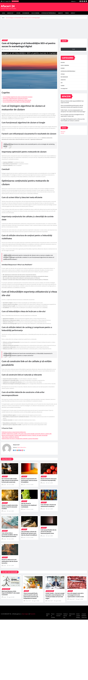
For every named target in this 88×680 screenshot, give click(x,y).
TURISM (67, 13)
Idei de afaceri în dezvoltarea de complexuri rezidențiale (29, 505)
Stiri (61, 82)
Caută (64, 41)
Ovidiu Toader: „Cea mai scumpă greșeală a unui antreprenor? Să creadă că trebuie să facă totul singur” (54, 595)
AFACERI (18, 13)
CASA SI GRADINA (35, 13)
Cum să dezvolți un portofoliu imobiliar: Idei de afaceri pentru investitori (10, 534)
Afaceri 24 (8, 6)
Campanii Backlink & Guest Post (84, 615)
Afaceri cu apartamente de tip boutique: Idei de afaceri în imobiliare (29, 480)
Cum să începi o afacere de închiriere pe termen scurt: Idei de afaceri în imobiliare (29, 533)
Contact (73, 13)
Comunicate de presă (59, 614)
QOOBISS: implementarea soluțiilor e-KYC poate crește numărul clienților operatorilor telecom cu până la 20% (26, 433)
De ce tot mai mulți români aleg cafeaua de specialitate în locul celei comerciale (10, 480)
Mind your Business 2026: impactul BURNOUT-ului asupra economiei (11, 592)
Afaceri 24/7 (6, 49)
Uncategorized (64, 88)
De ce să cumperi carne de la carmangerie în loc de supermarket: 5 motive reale (75, 594)
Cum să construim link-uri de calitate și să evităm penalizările (16, 101)
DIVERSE (63, 68)
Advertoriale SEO (72, 614)
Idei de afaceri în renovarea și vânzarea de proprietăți (49, 479)
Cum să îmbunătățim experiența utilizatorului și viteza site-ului (17, 100)
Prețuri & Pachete (53, 615)
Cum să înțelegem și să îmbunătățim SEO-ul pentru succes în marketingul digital (23, 17)
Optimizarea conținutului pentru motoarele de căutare (15, 98)
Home (3, 17)
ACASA (3, 13)
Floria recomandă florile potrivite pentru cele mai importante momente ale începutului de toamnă (31, 595)
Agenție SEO (10, 13)
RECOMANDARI (25, 13)
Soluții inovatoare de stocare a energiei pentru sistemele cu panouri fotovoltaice (20, 438)
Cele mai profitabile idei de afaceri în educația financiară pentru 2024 (48, 531)
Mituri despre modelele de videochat (10, 437)
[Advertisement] (44, 27)
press (5, 484)
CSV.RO (62, 133)
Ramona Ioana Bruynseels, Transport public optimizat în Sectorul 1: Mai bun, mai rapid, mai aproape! (24, 435)
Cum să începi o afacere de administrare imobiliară (48, 505)
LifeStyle (63, 74)
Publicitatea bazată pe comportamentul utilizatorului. (14, 432)
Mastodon (63, 131)
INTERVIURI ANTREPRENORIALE (48, 13)
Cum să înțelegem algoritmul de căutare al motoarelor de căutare (17, 97)
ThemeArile (32, 614)
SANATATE (60, 13)
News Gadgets (25, 614)
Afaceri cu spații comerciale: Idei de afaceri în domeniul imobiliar (10, 506)
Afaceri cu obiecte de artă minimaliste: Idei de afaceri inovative (10, 561)
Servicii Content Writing (78, 615)
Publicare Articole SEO (65, 615)
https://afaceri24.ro (21, 447)
